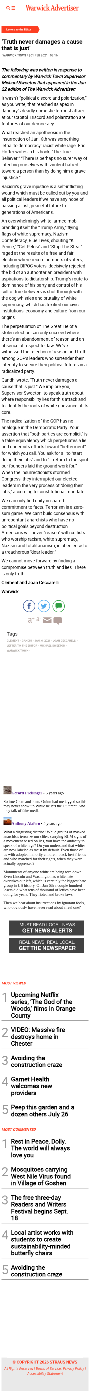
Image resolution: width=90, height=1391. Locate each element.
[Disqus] (45, 717)
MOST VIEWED (14, 982)
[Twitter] (44, 606)
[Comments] (58, 606)
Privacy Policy (73, 1368)
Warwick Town (14, 55)
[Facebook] (29, 606)
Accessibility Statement (45, 1373)
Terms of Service (48, 1368)
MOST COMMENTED (19, 1129)
